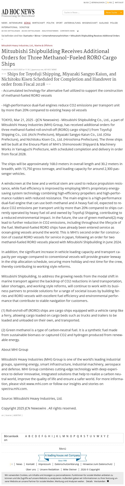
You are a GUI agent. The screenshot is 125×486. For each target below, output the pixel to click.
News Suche (111, 12)
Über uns (31, 469)
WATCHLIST (119, 2)
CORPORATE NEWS (67, 31)
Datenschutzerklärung (67, 464)
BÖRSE (27, 22)
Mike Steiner (70, 469)
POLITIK (50, 22)
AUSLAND (104, 22)
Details (89, 481)
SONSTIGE (24, 27)
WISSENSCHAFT (89, 22)
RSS (110, 2)
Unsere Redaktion (49, 469)
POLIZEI (114, 22)
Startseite (28, 35)
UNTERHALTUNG (72, 22)
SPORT (59, 22)
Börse (37, 35)
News (19, 464)
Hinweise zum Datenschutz (97, 464)
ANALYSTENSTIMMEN (50, 31)
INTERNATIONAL (9, 27)
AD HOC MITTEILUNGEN (10, 31)
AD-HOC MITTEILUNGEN (31, 31)
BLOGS (86, 2)
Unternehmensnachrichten (55, 35)
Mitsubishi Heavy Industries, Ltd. (17, 45)
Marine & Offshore (43, 45)
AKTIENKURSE (15, 22)
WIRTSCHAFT (38, 22)
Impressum (44, 464)
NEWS (4, 22)
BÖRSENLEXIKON (98, 2)
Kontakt (30, 464)
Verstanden (99, 481)
